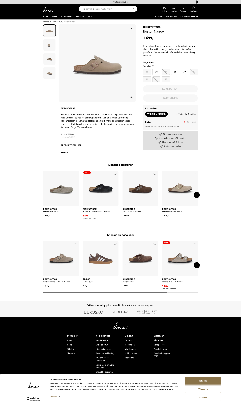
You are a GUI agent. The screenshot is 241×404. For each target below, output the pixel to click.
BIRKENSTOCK (56, 22)
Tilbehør (70, 349)
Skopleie (80, 16)
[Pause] (196, 2)
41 (147, 79)
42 (156, 79)
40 (194, 71)
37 (166, 71)
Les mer (147, 55)
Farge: (148, 62)
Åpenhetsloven (160, 349)
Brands (46, 22)
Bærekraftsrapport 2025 (162, 354)
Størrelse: (147, 66)
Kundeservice (102, 340)
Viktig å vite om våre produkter (105, 366)
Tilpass (201, 389)
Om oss (128, 340)
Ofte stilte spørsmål (104, 372)
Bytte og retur (102, 345)
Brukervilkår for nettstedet (102, 359)
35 (147, 71)
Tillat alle (203, 381)
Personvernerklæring (105, 353)
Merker (158, 16)
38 (175, 71)
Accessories (66, 16)
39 (184, 71)
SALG (90, 16)
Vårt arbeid (158, 340)
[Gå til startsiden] (48, 9)
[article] (61, 192)
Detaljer (53, 396)
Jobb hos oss (131, 353)
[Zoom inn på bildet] (132, 97)
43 (166, 79)
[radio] (147, 72)
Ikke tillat (203, 397)
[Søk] (134, 9)
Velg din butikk (156, 114)
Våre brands (130, 349)
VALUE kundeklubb (189, 16)
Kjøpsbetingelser (103, 349)
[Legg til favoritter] (132, 28)
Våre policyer (159, 345)
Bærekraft (129, 358)
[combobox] (107, 9)
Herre (54, 16)
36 (156, 71)
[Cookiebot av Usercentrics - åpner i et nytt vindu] (33, 399)
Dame (45, 16)
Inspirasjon (171, 16)
